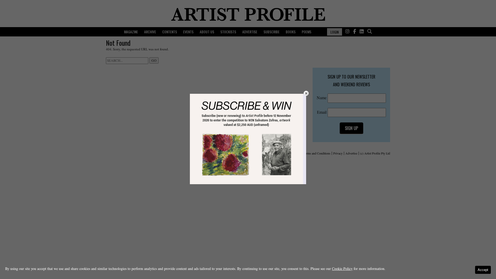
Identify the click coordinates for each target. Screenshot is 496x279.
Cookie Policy (342, 268)
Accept (483, 270)
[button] (306, 93)
